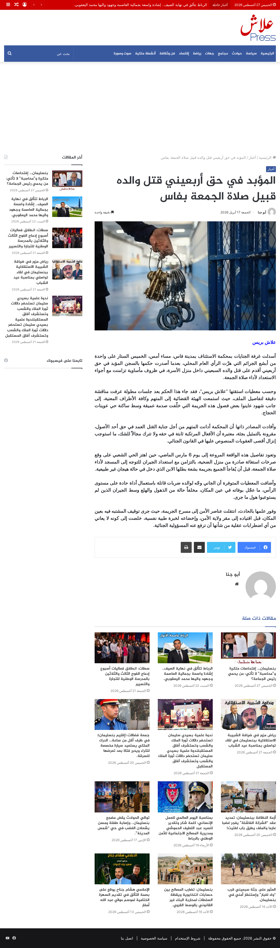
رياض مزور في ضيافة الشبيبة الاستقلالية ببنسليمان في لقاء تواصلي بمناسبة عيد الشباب (250, 740)
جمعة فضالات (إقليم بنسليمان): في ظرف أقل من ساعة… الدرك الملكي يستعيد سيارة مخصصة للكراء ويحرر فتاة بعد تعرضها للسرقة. (123, 745)
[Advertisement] (140, 108)
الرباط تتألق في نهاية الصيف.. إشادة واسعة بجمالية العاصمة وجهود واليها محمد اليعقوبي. (187, 673)
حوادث (237, 54)
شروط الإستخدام (187, 938)
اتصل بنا (127, 938)
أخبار (252, 157)
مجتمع (223, 54)
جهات (209, 54)
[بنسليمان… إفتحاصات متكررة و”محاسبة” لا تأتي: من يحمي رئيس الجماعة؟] (248, 647)
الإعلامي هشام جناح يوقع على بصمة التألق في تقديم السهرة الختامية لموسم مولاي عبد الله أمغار (124, 897)
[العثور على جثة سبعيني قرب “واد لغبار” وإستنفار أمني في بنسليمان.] (248, 868)
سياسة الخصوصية (154, 938)
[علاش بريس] (258, 27)
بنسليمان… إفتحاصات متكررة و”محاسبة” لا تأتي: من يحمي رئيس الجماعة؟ (252, 673)
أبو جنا (262, 212)
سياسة (251, 54)
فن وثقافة (167, 54)
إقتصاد (184, 54)
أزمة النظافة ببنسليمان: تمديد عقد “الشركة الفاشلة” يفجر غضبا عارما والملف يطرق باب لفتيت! (249, 823)
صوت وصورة (122, 54)
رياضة (197, 54)
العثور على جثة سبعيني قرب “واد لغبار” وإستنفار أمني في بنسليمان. (252, 895)
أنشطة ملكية (145, 54)
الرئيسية (267, 54)
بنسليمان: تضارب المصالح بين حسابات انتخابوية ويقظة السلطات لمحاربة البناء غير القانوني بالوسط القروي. (188, 897)
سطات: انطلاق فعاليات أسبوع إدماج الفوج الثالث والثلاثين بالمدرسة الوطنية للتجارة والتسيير (125, 676)
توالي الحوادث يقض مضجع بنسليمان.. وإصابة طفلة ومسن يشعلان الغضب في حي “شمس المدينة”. (124, 826)
